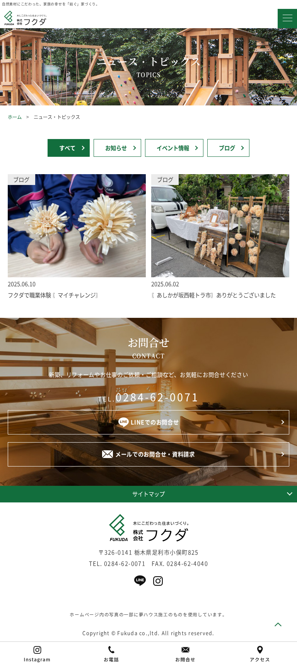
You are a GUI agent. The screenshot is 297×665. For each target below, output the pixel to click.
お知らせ (116, 148)
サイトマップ (148, 494)
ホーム (15, 117)
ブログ (227, 148)
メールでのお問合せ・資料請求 (155, 454)
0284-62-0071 (158, 397)
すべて (67, 148)
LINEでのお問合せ (155, 422)
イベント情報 (173, 148)
